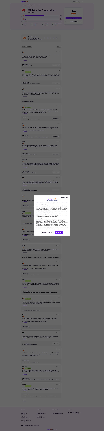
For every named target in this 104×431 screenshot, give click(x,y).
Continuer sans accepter (64, 197)
